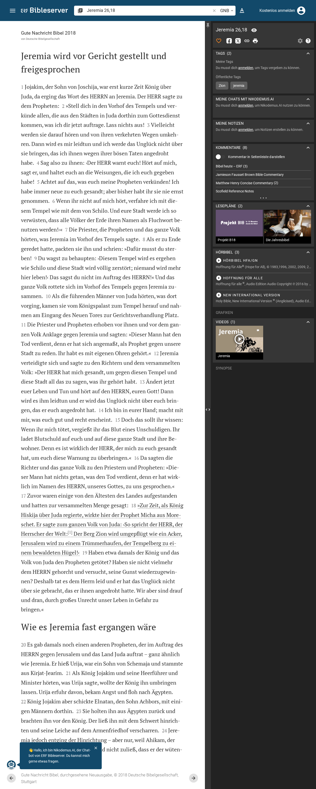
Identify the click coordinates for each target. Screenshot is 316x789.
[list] (263, 178)
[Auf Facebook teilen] (229, 41)
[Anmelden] (301, 11)
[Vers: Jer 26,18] (254, 30)
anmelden (245, 68)
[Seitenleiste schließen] (208, 409)
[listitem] (263, 166)
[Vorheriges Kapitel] (11, 778)
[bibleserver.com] (44, 11)
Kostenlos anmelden (277, 10)
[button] (12, 11)
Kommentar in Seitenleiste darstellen (256, 157)
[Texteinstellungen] (242, 11)
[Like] (219, 41)
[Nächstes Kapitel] (193, 778)
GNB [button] (224, 10)
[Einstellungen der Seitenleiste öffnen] (300, 41)
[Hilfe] (308, 41)
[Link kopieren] (247, 41)
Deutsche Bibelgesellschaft (43, 39)
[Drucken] (255, 41)
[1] (70, 532)
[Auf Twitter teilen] (238, 41)
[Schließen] (96, 748)
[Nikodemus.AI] (11, 764)
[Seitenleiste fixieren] (208, 25)
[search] (149, 10)
